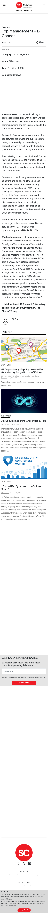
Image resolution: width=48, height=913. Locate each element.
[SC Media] (24, 5)
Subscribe (24, 683)
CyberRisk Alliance (17, 875)
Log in (19, 10)
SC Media (8, 875)
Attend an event (27, 886)
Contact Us (26, 875)
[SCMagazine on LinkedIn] (29, 863)
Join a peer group (37, 886)
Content (6, 27)
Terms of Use (33, 677)
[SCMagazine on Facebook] (18, 863)
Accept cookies (24, 910)
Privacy (40, 875)
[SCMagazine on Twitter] (24, 863)
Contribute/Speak (16, 886)
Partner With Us (24, 889)
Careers (34, 875)
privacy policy (36, 903)
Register (28, 10)
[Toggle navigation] (4, 4)
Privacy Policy (41, 677)
